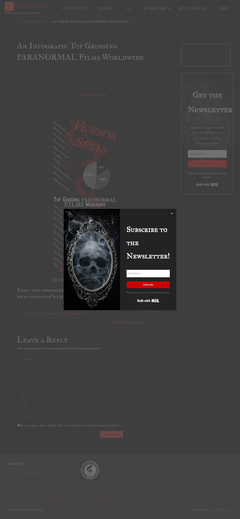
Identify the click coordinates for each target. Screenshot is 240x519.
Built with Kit (148, 301)
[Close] (171, 213)
